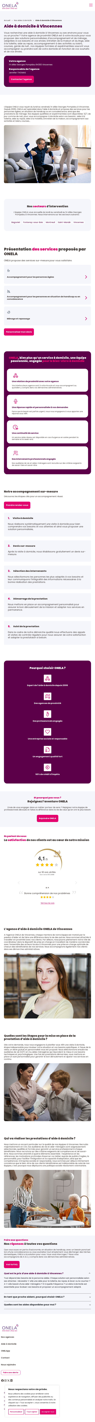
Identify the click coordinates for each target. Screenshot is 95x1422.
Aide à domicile (8, 1344)
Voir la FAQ (11, 1264)
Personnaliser (16, 1412)
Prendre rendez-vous (17, 505)
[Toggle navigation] (91, 5)
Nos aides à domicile (23, 20)
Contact (5, 1357)
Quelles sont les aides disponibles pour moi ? (30, 1304)
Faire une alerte (10, 1372)
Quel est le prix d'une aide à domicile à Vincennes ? (33, 1273)
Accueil (7, 20)
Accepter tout (48, 1412)
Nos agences (7, 1337)
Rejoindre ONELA (47, 818)
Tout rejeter (32, 1412)
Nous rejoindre (8, 1364)
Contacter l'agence (21, 79)
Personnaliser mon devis (19, 331)
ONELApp (5, 1350)
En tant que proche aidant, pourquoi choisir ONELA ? (34, 1297)
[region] (32, 1401)
